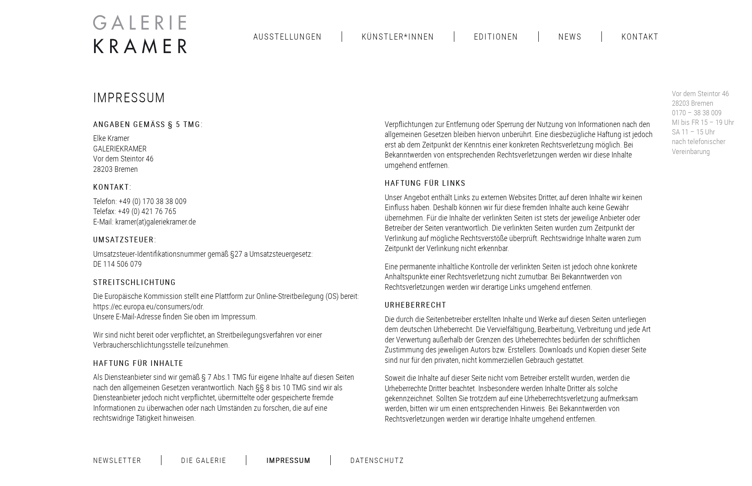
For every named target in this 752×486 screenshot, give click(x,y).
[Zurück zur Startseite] (141, 36)
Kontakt (640, 36)
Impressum (288, 460)
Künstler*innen (398, 36)
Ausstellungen (287, 36)
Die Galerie (203, 460)
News (570, 36)
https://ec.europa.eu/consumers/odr (147, 306)
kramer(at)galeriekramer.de (155, 221)
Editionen (496, 36)
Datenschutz (377, 460)
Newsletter (117, 460)
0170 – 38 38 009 (697, 112)
